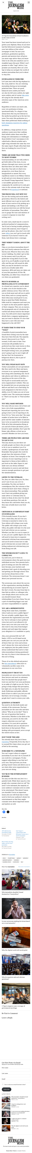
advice (4, 858)
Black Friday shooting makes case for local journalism (7, 843)
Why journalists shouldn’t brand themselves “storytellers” (12, 893)
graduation (25, 858)
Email (3, 1079)
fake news (25, 95)
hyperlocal (15, 190)
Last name (5, 1073)
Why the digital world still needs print (14, 950)
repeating (5, 742)
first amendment (10, 663)
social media (16, 862)
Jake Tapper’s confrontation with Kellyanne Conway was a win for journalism (22, 833)
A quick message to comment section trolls (18, 1119)
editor (8, 233)
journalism (16, 860)
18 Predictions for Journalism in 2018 (6, 831)
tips (22, 862)
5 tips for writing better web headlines (18, 1104)
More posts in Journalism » (24, 866)
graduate (19, 858)
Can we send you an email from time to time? (15, 1084)
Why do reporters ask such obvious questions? (13, 978)
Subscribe (6, 1089)
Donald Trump (11, 858)
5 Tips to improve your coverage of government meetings (13, 1007)
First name (5, 1068)
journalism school (7, 862)
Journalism (12, 854)
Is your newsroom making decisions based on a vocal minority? (16, 922)
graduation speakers (7, 860)
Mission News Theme (11, 1150)
